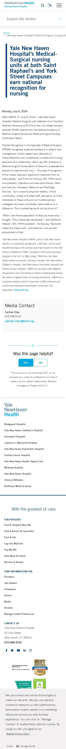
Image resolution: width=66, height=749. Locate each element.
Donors (8, 595)
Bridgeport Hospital (14, 424)
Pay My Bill (10, 549)
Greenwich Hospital (14, 436)
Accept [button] (10, 746)
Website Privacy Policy (18, 733)
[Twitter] (12, 651)
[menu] (59, 5)
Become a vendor (13, 562)
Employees (10, 589)
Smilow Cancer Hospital (17, 455)
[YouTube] (18, 651)
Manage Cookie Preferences (19, 614)
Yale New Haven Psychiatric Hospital (24, 449)
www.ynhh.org (21, 289)
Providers (9, 576)
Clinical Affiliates (13, 480)
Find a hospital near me (17, 524)
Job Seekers (10, 583)
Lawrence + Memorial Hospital (20, 442)
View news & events (15, 555)
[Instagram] (30, 651)
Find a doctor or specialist (19, 531)
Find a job (10, 537)
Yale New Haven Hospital (17, 473)
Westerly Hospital (13, 467)
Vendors (8, 607)
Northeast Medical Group (17, 486)
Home (7, 33)
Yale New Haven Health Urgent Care (23, 461)
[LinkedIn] (24, 651)
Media (7, 601)
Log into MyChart (13, 543)
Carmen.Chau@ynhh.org (19, 321)
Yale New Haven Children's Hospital (23, 430)
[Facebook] (6, 651)
